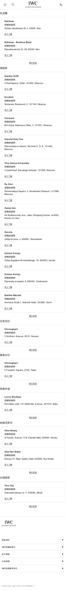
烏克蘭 (3, 13)
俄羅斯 (3, 68)
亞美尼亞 (5, 321)
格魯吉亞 (5, 355)
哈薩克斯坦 (6, 422)
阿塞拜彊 (5, 388)
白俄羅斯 (5, 477)
